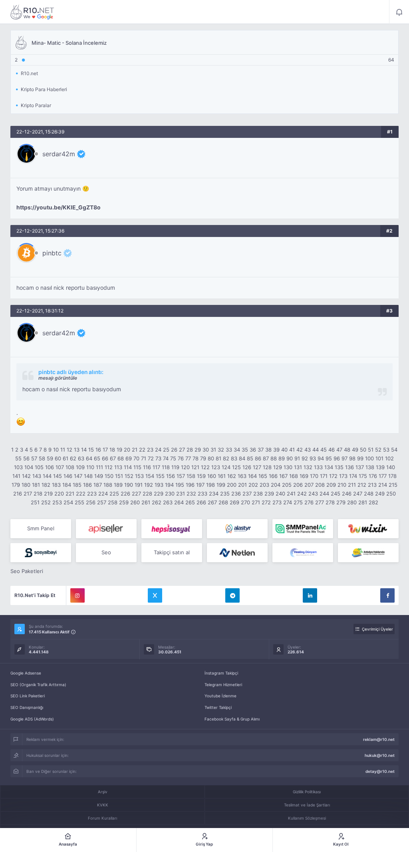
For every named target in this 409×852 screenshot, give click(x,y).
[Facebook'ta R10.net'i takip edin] (387, 595)
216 (17, 493)
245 (335, 493)
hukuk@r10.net (380, 755)
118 (166, 467)
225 (114, 493)
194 (169, 485)
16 (98, 449)
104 (28, 467)
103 (18, 467)
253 (57, 502)
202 (253, 485)
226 (125, 493)
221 (70, 493)
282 (373, 502)
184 (66, 485)
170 (314, 476)
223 (92, 493)
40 (284, 449)
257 (101, 502)
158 (191, 476)
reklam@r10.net (379, 739)
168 (293, 476)
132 (308, 467)
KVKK (102, 804)
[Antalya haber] (368, 552)
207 (309, 485)
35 (245, 449)
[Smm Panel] (106, 528)
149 (98, 476)
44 (315, 449)
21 (134, 449)
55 (18, 458)
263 (168, 502)
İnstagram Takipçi (221, 673)
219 (48, 493)
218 (38, 493)
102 (389, 458)
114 (128, 467)
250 (391, 493)
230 (170, 493)
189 (118, 485)
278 (330, 502)
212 (361, 485)
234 (213, 493)
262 (156, 502)
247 (357, 493)
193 (159, 485)
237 (247, 493)
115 (137, 467)
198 (210, 485)
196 (190, 485)
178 (392, 476)
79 (203, 458)
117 (156, 467)
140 (390, 467)
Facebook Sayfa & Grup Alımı (232, 719)
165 (262, 476)
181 (36, 485)
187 (97, 485)
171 (324, 476)
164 (252, 476)
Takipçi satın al (172, 552)
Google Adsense (25, 673)
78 (196, 458)
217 (28, 493)
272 (266, 502)
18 (112, 449)
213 (372, 485)
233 (202, 493)
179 (16, 485)
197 (200, 485)
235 (225, 493)
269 (234, 502)
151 (119, 476)
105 (39, 467)
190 (128, 485)
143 (36, 476)
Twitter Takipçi (218, 707)
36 (253, 449)
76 (181, 458)
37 (261, 449)
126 (246, 467)
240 (280, 493)
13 (76, 449)
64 (89, 458)
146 (68, 476)
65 (97, 458)
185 (77, 485)
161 (222, 476)
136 (349, 467)
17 (105, 449)
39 (276, 449)
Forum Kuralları (102, 818)
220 (59, 493)
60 (58, 458)
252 (46, 502)
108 (70, 467)
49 (355, 449)
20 (127, 449)
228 (147, 493)
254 (68, 502)
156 (170, 476)
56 (26, 458)
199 (220, 485)
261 (145, 502)
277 (319, 502)
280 (352, 502)
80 (211, 458)
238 (258, 493)
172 (333, 476)
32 (221, 449)
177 (383, 476)
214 (382, 485)
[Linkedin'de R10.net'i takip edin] (310, 595)
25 (166, 449)
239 (269, 493)
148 (88, 476)
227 (136, 493)
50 (363, 449)
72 (151, 458)
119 (175, 467)
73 (158, 458)
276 (309, 502)
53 (386, 449)
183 (56, 485)
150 (109, 476)
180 (26, 485)
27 (182, 449)
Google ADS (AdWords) (32, 719)
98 (352, 458)
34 (237, 449)
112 (109, 467)
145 (57, 476)
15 (91, 449)
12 (69, 449)
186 (87, 485)
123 (215, 467)
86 (258, 458)
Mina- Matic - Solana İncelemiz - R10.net (32, 12)
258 (112, 502)
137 (359, 467)
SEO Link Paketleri (27, 695)
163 (242, 476)
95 (329, 458)
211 (352, 485)
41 (292, 449)
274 (287, 502)
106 (49, 467)
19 (119, 449)
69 (128, 458)
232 (191, 493)
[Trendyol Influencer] (368, 528)
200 (231, 485)
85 (250, 458)
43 (307, 449)
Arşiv (102, 791)
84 (242, 458)
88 (273, 458)
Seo (106, 552)
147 (78, 476)
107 (60, 467)
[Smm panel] (302, 528)
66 (105, 458)
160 (211, 476)
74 (166, 458)
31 (213, 449)
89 (281, 458)
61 (65, 458)
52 (378, 449)
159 (201, 476)
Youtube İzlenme (220, 695)
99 (360, 458)
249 (380, 493)
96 (337, 458)
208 (320, 485)
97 (344, 458)
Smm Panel (40, 528)
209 (331, 485)
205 (287, 485)
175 (363, 476)
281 (362, 502)
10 (56, 449)
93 (313, 458)
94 (321, 458)
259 (124, 502)
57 (34, 458)
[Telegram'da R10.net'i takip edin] (232, 595)
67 (113, 458)
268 (223, 502)
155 (160, 476)
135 (339, 467)
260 (135, 502)
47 (339, 449)
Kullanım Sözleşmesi (307, 818)
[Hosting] (237, 528)
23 (150, 449)
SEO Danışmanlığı (26, 707)
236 (236, 493)
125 (236, 467)
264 (179, 502)
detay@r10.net (380, 771)
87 (266, 458)
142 (26, 476)
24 (158, 449)
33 (229, 449)
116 (147, 467)
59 (50, 458)
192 (148, 485)
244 (324, 493)
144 (47, 476)
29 (198, 449)
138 (369, 467)
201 (242, 485)
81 (218, 458)
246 (346, 493)
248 (368, 493)
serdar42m (58, 154)
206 (298, 485)
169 (304, 476)
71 (143, 458)
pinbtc (52, 253)
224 (103, 493)
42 (299, 449)
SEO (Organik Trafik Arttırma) (38, 684)
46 (331, 449)
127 (257, 467)
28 (190, 449)
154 (149, 476)
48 (347, 449)
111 (99, 467)
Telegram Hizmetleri (223, 684)
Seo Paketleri (26, 571)
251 (35, 502)
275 (298, 502)
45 (323, 449)
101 (379, 458)
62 (73, 458)
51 (370, 449)
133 (318, 467)
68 (120, 458)
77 (188, 458)
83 (234, 458)
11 (62, 449)
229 (158, 493)
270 (245, 502)
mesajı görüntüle (57, 378)
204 (275, 485)
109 (80, 467)
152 (129, 476)
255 (79, 502)
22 (142, 449)
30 (206, 449)
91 (297, 458)
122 (205, 467)
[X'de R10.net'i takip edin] (155, 595)
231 (180, 493)
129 (277, 467)
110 (90, 467)
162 (231, 476)
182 (46, 485)
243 (313, 493)
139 (380, 467)
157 (181, 476)
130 (288, 467)
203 (264, 485)
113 (118, 467)
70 (136, 458)
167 (283, 476)
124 (226, 467)
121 (195, 467)
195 (179, 485)
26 (174, 449)
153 (139, 476)
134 (328, 467)
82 (226, 458)
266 (201, 502)
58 (42, 458)
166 (273, 476)
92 (305, 458)
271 (256, 502)
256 (90, 502)
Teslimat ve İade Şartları (307, 804)
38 (268, 449)
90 (289, 458)
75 (173, 458)
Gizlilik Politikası (307, 791)
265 (190, 502)
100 (369, 458)
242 (302, 493)
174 (353, 476)
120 (185, 467)
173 (343, 476)
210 (342, 485)
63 (81, 458)
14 (84, 449)
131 (298, 467)
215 (393, 485)
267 (212, 502)
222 (80, 493)
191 (139, 485)
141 (16, 476)
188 (107, 485)
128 (267, 467)
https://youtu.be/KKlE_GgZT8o (58, 207)
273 (277, 502)
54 (394, 449)
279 (340, 502)
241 (291, 493)
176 (373, 476)
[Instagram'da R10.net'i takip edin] (77, 595)
